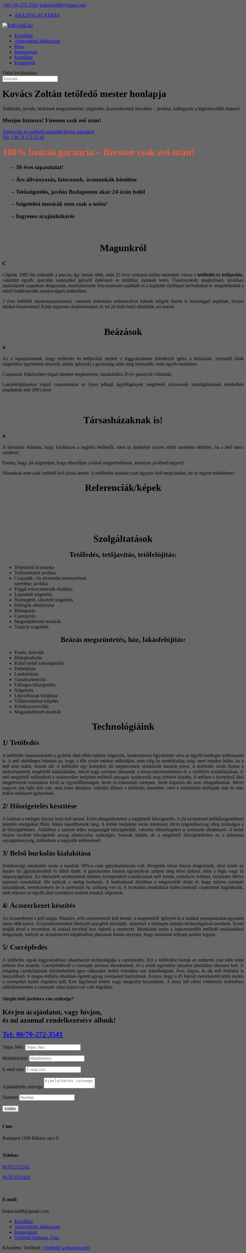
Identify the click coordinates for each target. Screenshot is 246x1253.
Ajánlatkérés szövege (22, 1086)
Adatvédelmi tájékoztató (37, 41)
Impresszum (25, 51)
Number (10, 1097)
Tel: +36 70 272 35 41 (23, 137)
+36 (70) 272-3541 (20, 5)
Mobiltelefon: (15, 1058)
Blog (19, 46)
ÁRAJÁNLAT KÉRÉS (37, 15)
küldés (10, 1108)
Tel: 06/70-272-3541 (32, 1034)
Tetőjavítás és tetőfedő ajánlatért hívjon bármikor (48, 131)
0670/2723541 (16, 1166)
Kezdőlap (23, 35)
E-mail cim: (13, 1069)
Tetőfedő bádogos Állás (36, 1237)
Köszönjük (24, 62)
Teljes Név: (13, 1047)
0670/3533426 (16, 1177)
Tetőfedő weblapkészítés (67, 1247)
